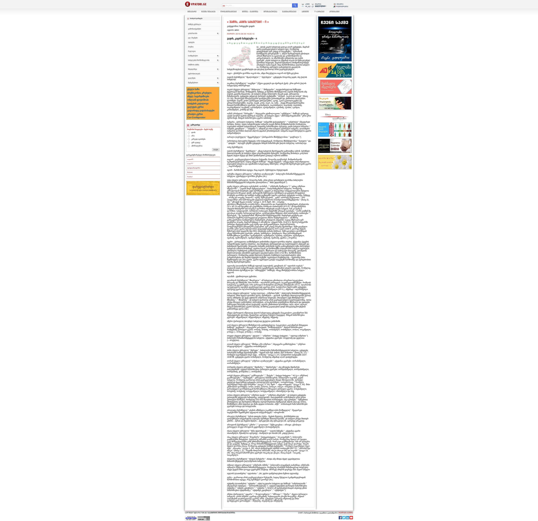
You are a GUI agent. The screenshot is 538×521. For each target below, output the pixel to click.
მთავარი (191, 11)
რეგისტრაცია (342, 6)
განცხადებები (289, 11)
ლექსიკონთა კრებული (199, 93)
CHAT (300, 513)
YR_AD (307, 6)
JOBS (307, 4)
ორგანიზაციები (228, 11)
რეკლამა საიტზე (346, 513)
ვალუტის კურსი (195, 107)
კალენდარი (332, 513)
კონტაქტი (334, 11)
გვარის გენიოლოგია (320, 5)
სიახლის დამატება (196, 18)
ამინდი (305, 11)
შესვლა (340, 4)
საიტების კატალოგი (197, 103)
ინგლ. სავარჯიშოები (198, 96)
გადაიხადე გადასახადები (200, 110)
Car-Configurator (196, 117)
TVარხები (319, 11)
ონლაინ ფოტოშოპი (198, 100)
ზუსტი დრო (320, 6)
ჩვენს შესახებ (208, 11)
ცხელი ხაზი (193, 89)
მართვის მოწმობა (311, 513)
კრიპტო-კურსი (195, 114)
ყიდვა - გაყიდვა (250, 11)
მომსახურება (270, 11)
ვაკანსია (323, 513)
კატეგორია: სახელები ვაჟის (241, 26)
